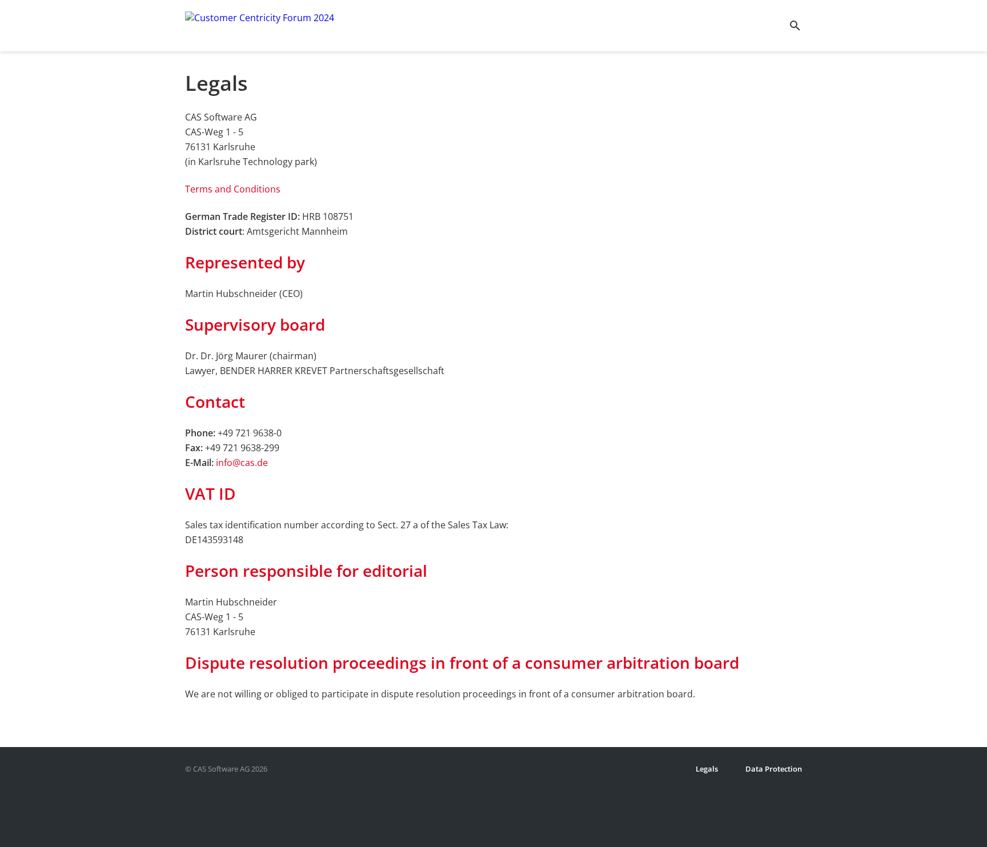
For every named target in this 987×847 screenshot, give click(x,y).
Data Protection (773, 769)
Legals (707, 769)
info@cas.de (242, 462)
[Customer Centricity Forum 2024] (259, 25)
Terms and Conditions (232, 189)
